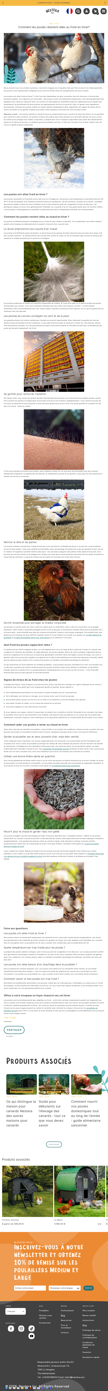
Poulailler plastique (10, 1220)
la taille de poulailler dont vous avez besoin (32, 638)
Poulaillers (44, 1310)
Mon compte (88, 1310)
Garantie (86, 1352)
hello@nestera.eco (75, 1377)
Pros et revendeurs (66, 1326)
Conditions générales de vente (88, 1345)
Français (11, 1311)
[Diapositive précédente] (3, 3)
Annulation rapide (90, 1357)
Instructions (88, 1320)
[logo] (52, 11)
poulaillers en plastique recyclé (56, 749)
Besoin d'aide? (89, 1315)
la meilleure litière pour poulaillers (66, 766)
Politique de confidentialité (89, 1336)
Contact (65, 1332)
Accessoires (45, 1323)
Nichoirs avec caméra (45, 1316)
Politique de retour (91, 1330)
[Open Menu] (104, 11)
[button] (78, 11)
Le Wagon (58, 1220)
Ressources (66, 1320)
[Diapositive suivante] (105, 3)
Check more (54, 1144)
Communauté (67, 1310)
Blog (63, 1315)
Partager (14, 1030)
